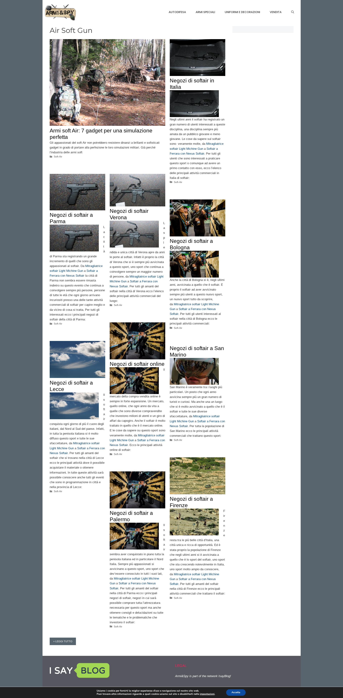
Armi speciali (205, 12)
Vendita (276, 12)
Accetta (236, 692)
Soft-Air (58, 156)
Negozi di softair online (137, 364)
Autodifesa (177, 12)
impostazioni (207, 694)
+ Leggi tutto (62, 641)
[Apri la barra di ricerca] (292, 12)
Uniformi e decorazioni (242, 12)
